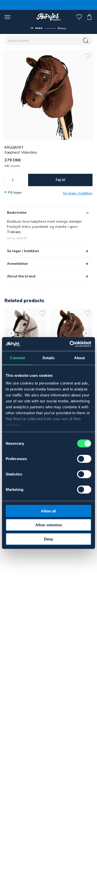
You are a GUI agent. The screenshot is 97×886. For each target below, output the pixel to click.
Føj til (60, 179)
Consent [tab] (17, 357)
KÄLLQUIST (14, 147)
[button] (48, 28)
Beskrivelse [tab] (16, 212)
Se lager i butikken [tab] (23, 251)
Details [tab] (49, 357)
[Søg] (86, 40)
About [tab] (79, 357)
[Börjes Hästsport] (49, 17)
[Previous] (11, 333)
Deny (48, 539)
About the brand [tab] (21, 276)
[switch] (84, 459)
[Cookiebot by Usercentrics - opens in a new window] (69, 344)
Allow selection (48, 525)
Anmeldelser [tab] (17, 263)
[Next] (85, 333)
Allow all (48, 511)
